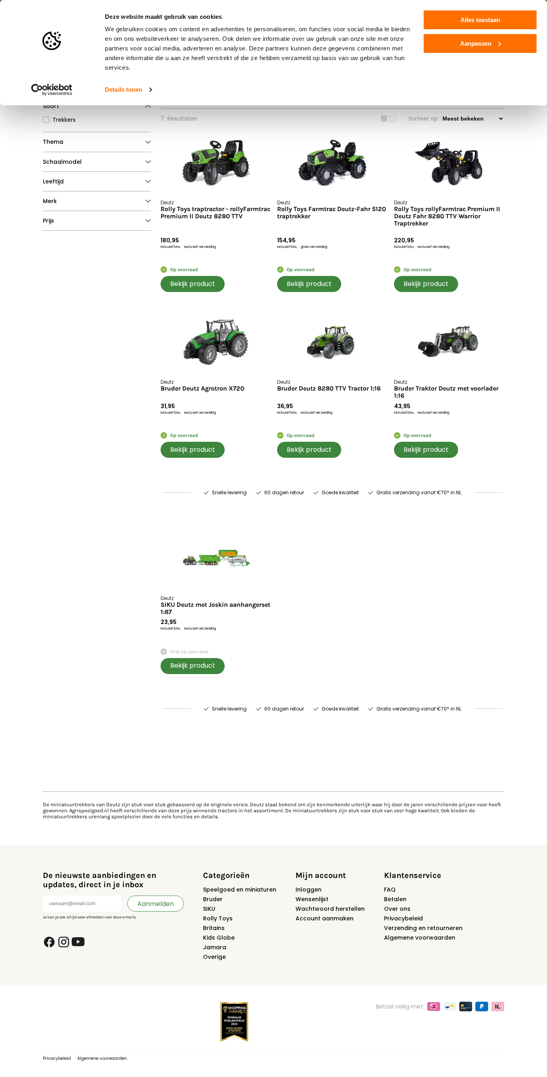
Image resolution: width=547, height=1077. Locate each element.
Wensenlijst (312, 899)
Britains (214, 928)
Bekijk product (192, 283)
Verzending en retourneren (423, 928)
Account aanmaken (325, 918)
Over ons (397, 909)
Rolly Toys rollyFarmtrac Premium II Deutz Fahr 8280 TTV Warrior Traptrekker (447, 216)
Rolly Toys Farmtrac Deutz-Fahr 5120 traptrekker (331, 212)
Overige (214, 957)
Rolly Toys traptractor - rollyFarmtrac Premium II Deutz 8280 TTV (215, 212)
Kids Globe (219, 938)
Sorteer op (423, 118)
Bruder (213, 899)
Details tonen (123, 89)
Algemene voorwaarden (419, 938)
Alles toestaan (480, 19)
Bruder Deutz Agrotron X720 (202, 388)
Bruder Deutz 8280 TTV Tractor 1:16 (329, 388)
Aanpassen (475, 43)
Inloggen (309, 890)
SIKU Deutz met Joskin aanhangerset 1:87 (215, 608)
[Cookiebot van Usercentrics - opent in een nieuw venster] (52, 90)
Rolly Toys (218, 918)
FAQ (390, 890)
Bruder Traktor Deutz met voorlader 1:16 (446, 392)
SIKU (209, 909)
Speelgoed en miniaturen (239, 890)
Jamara (214, 947)
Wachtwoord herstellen (330, 909)
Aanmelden (155, 903)
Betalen (395, 899)
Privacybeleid (403, 918)
